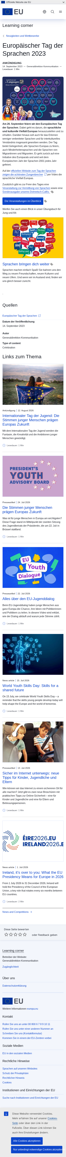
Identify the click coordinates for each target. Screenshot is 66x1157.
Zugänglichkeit (10, 966)
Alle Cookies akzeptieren (27, 1141)
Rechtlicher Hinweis (13, 1078)
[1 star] (6, 934)
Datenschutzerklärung (14, 985)
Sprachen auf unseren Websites (19, 1068)
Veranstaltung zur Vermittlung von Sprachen (26, 188)
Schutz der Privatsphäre (15, 1073)
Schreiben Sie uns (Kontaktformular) (22, 1033)
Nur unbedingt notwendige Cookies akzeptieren (37, 1149)
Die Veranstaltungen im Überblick (23, 201)
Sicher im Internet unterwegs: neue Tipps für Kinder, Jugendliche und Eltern (30, 777)
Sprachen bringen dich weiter (25, 264)
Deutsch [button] (44, 11)
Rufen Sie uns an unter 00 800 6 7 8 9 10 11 (26, 1024)
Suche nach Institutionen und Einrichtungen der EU (30, 1097)
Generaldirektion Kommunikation (20, 337)
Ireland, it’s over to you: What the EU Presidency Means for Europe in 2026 (32, 874)
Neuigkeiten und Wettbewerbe (22, 36)
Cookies (7, 1082)
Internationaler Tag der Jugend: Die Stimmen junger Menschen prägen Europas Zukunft (30, 420)
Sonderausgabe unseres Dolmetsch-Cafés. (26, 191)
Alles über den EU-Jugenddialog (28, 599)
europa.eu (32, 1008)
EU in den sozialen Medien (17, 1053)
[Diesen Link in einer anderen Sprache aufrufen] (52, 191)
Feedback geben (47, 934)
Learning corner (13, 950)
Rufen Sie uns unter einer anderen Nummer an (27, 1028)
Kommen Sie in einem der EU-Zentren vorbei (26, 1038)
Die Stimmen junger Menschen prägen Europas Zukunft (27, 509)
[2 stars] (8, 934)
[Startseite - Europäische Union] (21, 11)
